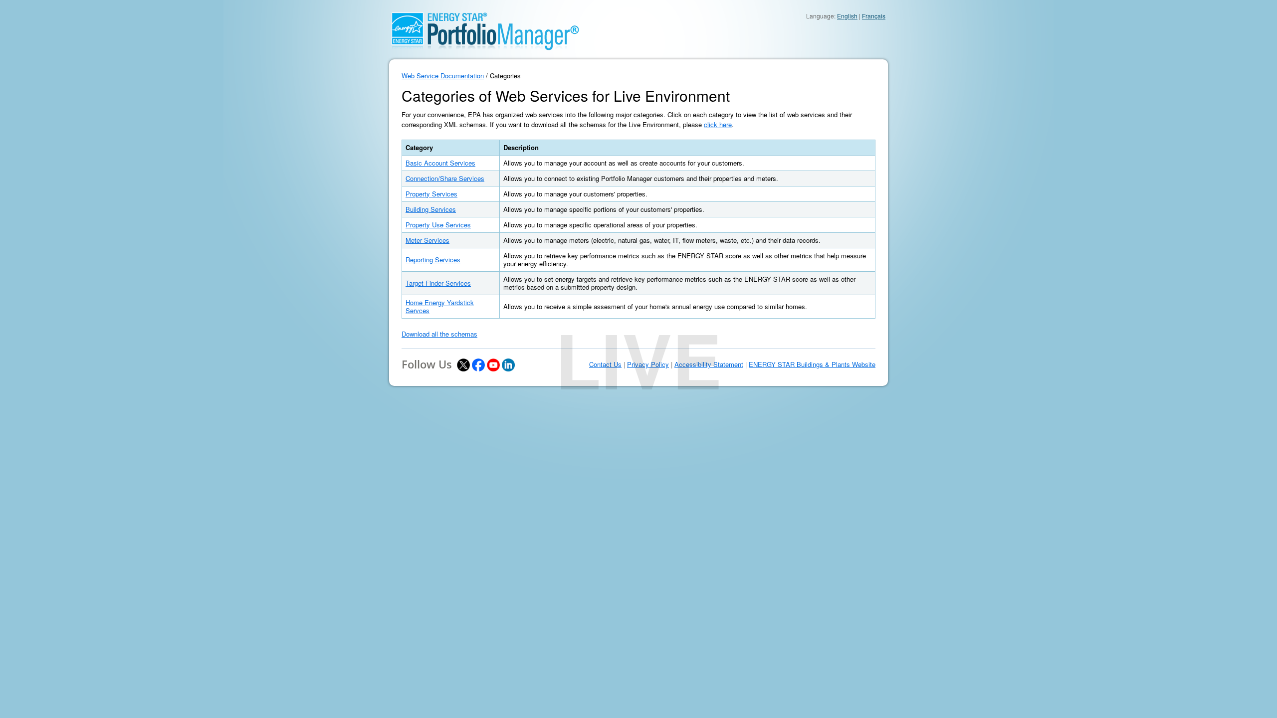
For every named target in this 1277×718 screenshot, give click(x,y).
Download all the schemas (439, 334)
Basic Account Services (440, 163)
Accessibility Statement (708, 364)
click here (718, 124)
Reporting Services (433, 259)
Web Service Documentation (443, 75)
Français (873, 15)
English (847, 15)
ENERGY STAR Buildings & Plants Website (812, 364)
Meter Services (427, 240)
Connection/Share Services (445, 178)
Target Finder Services (438, 283)
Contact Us (605, 364)
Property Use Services (438, 224)
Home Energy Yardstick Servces (440, 306)
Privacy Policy (648, 364)
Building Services (431, 209)
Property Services (431, 193)
